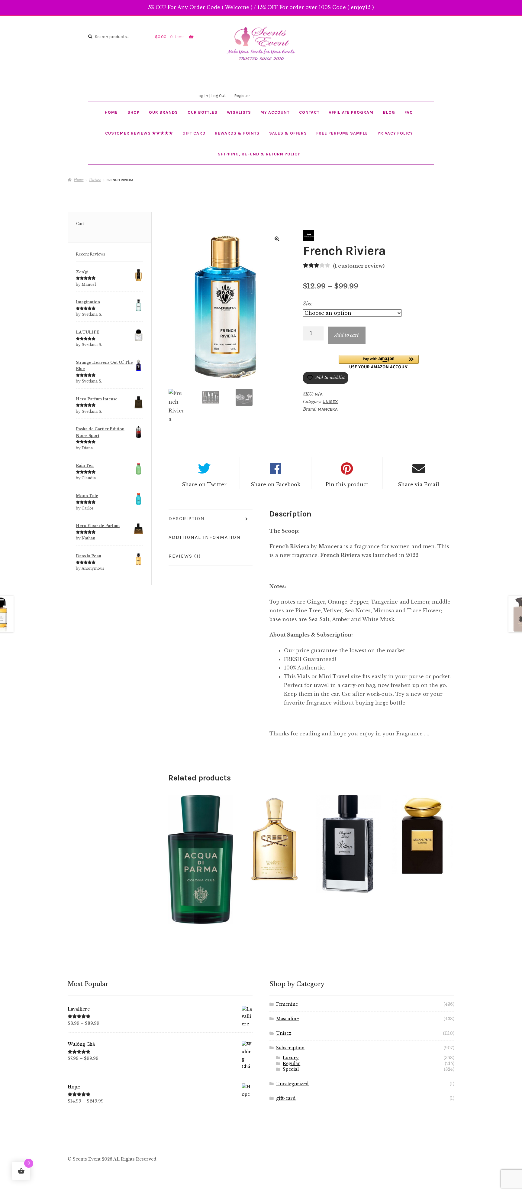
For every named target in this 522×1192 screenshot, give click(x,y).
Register (242, 95)
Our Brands (163, 112)
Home (111, 112)
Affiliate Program (351, 112)
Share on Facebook (275, 484)
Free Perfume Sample (342, 133)
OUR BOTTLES (203, 112)
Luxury (291, 1057)
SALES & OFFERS (288, 133)
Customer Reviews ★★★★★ (139, 133)
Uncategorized (292, 1083)
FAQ (408, 112)
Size (307, 304)
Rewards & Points (237, 133)
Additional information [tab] (205, 537)
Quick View (200, 859)
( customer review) (359, 266)
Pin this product (347, 484)
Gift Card (193, 133)
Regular (291, 1063)
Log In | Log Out (211, 95)
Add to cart (346, 335)
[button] (277, 239)
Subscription (290, 1047)
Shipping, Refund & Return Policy (259, 153)
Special (291, 1069)
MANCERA (328, 409)
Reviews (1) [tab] (185, 556)
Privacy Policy (395, 133)
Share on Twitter (204, 484)
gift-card (286, 1098)
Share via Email (418, 484)
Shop (133, 112)
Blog (389, 112)
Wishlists (239, 112)
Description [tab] (187, 518)
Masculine (287, 1018)
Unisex (95, 179)
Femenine (287, 1004)
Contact (309, 112)
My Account (274, 112)
